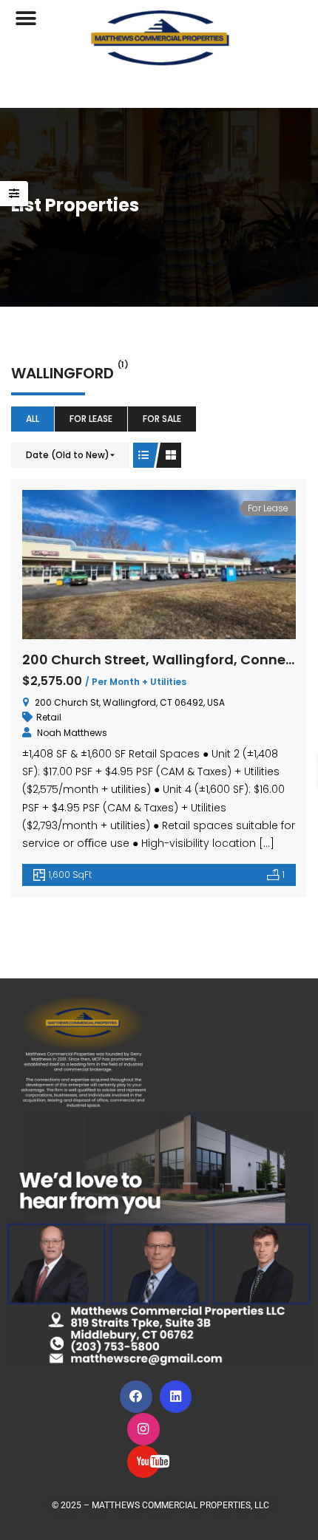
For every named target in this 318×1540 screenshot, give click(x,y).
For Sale (162, 418)
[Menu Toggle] (26, 18)
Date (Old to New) (67, 455)
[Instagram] (143, 1429)
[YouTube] (143, 1461)
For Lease (91, 418)
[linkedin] (176, 1396)
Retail (48, 717)
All (32, 418)
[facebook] (136, 1396)
